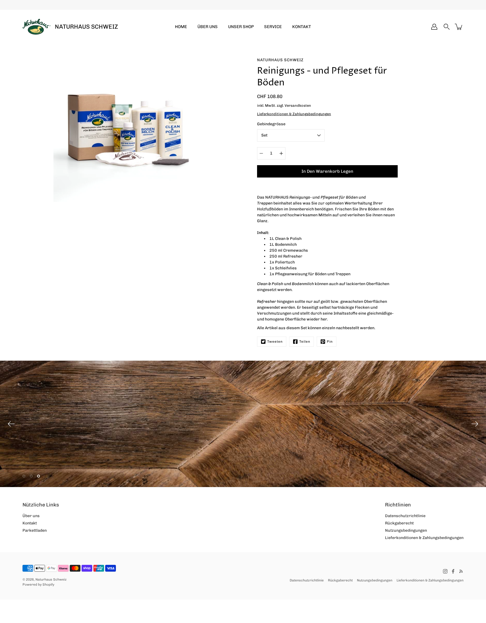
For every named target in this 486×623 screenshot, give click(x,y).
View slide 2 (31, 476)
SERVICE (273, 26)
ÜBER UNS (207, 26)
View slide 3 (38, 476)
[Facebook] (453, 571)
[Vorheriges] (11, 423)
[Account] (434, 26)
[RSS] (461, 571)
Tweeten (275, 342)
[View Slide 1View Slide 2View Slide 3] (243, 424)
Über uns (31, 515)
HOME (181, 26)
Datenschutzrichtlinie (405, 515)
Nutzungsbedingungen (406, 530)
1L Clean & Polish (285, 238)
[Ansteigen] (281, 153)
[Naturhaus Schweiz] (36, 27)
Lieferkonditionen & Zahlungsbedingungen (424, 537)
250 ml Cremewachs (288, 250)
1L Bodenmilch (283, 244)
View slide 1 (23, 476)
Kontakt (29, 523)
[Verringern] (261, 153)
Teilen (304, 342)
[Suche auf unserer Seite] (446, 26)
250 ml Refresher (285, 256)
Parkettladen (34, 530)
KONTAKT (301, 26)
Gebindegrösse (271, 124)
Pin (330, 342)
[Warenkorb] (459, 26)
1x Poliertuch (282, 262)
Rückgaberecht (399, 523)
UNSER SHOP (241, 26)
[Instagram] (445, 571)
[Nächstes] (474, 423)
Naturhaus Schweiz (86, 26)
